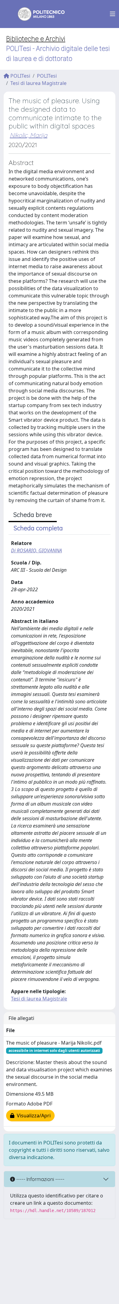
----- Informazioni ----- (39, 1179)
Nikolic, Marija (28, 135)
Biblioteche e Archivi (35, 39)
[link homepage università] (37, 14)
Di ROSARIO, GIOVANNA (36, 550)
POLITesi (19, 75)
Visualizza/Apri (32, 1115)
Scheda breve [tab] (32, 514)
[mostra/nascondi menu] (112, 14)
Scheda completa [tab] (38, 528)
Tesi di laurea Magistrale (38, 83)
